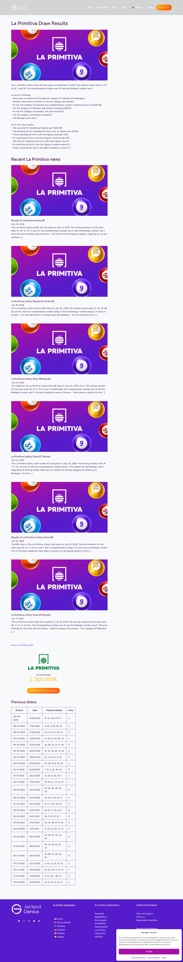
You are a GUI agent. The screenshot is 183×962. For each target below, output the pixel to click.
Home (90, 7)
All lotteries (101, 7)
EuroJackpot (101, 920)
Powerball (99, 913)
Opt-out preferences (139, 957)
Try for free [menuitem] (164, 7)
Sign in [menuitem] (150, 7)
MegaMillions (101, 917)
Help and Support (144, 913)
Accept (149, 951)
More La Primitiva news (22, 645)
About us (140, 917)
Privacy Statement (153, 957)
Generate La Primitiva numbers (43, 690)
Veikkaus (99, 936)
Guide (114, 7)
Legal (124, 7)
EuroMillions (100, 923)
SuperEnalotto (101, 927)
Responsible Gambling (146, 920)
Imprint (163, 957)
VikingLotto (100, 933)
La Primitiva (100, 930)
